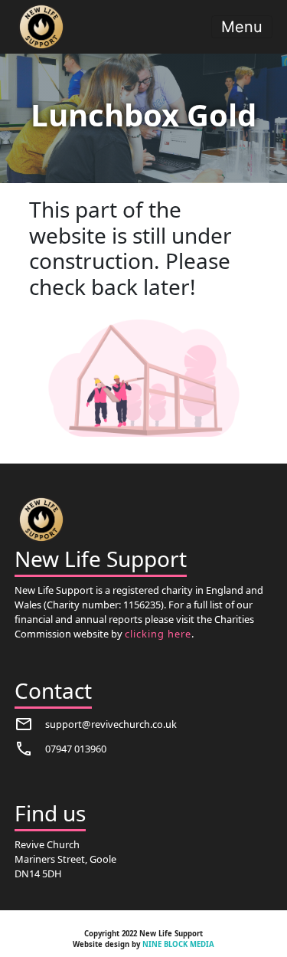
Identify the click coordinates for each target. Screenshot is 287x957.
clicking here (158, 634)
